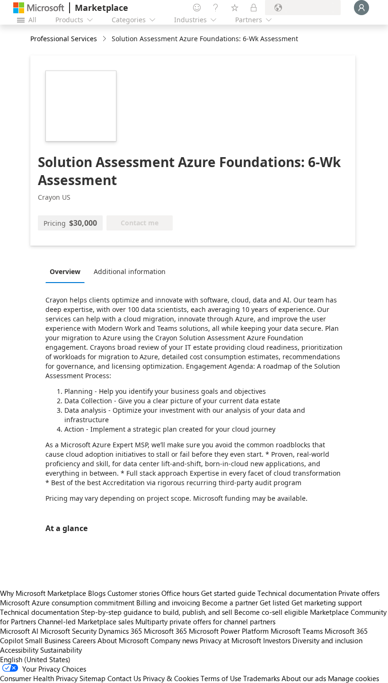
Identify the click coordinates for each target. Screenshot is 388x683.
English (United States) (35, 659)
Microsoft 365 (165, 631)
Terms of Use (221, 678)
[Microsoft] (38, 7)
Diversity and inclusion (327, 640)
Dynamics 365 (120, 631)
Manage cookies (353, 678)
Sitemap (92, 678)
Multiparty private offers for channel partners (205, 621)
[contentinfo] (105, 39)
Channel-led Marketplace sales (85, 621)
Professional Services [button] (63, 38)
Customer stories (133, 593)
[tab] (67, 271)
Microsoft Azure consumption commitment (68, 602)
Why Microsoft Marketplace (43, 593)
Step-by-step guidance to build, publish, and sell (156, 612)
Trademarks (261, 678)
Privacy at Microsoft (230, 640)
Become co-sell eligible (271, 612)
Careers (84, 640)
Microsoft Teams (297, 631)
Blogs (97, 593)
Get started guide (228, 593)
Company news (174, 640)
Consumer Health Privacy (39, 678)
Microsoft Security (68, 631)
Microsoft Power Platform (229, 631)
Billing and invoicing (168, 602)
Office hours (180, 593)
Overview (65, 271)
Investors (277, 640)
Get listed (275, 602)
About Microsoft (123, 640)
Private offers (358, 593)
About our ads (304, 678)
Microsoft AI (19, 631)
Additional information (130, 271)
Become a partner (230, 602)
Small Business (48, 640)
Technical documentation (296, 593)
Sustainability (61, 650)
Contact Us (124, 678)
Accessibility (19, 650)
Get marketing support (326, 602)
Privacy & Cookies (171, 678)
